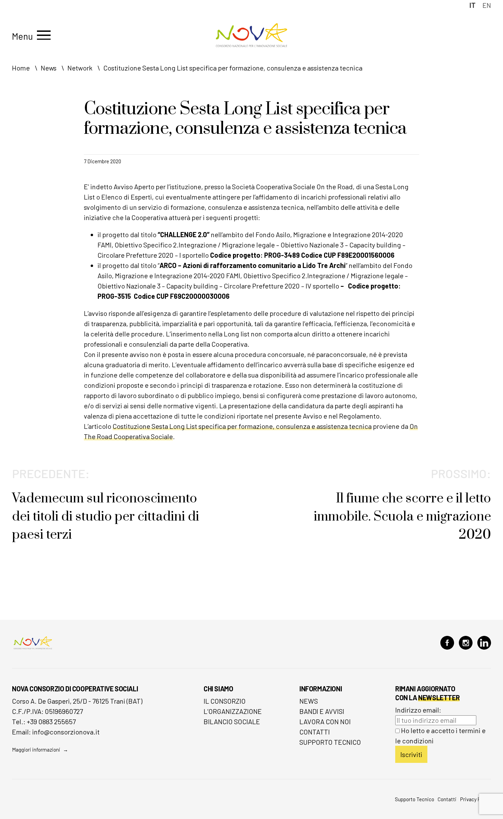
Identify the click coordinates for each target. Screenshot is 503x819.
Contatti (314, 732)
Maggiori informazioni (36, 749)
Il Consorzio (225, 701)
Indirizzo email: (418, 710)
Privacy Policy (475, 799)
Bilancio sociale (232, 721)
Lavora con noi (325, 721)
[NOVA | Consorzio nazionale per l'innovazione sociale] (251, 45)
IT (472, 5)
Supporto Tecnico (330, 742)
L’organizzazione (233, 711)
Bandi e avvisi (321, 711)
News (308, 701)
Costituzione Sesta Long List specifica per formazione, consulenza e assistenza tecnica (242, 426)
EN (486, 5)
